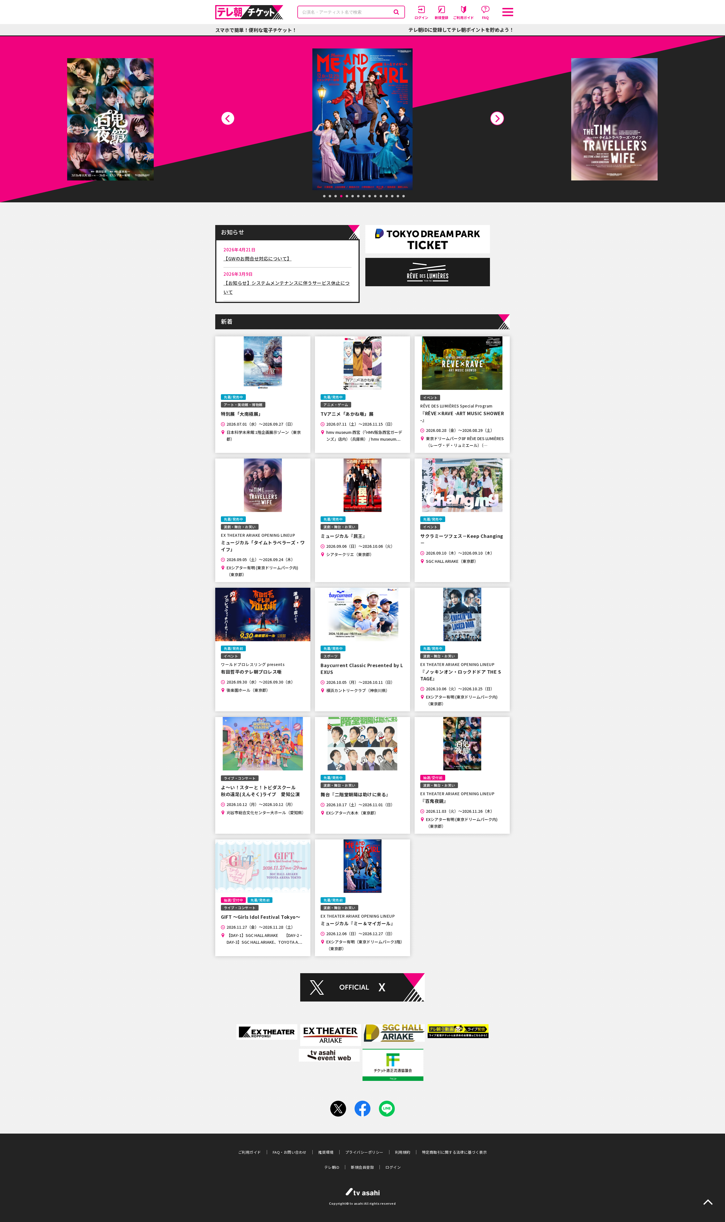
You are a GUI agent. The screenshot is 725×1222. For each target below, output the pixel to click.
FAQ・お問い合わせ (290, 1152)
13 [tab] (392, 196)
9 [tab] (369, 196)
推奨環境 (326, 1152)
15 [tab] (403, 196)
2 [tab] (330, 196)
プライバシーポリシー (364, 1152)
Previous (228, 118)
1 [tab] (324, 196)
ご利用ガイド (249, 1152)
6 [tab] (352, 196)
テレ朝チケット (249, 12)
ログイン (393, 1167)
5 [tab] (347, 196)
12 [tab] (386, 196)
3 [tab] (335, 196)
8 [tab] (364, 196)
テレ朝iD (332, 1167)
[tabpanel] (364, 119)
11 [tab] (381, 196)
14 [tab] (398, 196)
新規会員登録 (362, 1167)
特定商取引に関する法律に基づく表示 (454, 1152)
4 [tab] (341, 196)
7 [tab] (358, 196)
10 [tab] (375, 196)
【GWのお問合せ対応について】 (257, 258)
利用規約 (402, 1152)
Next (497, 118)
